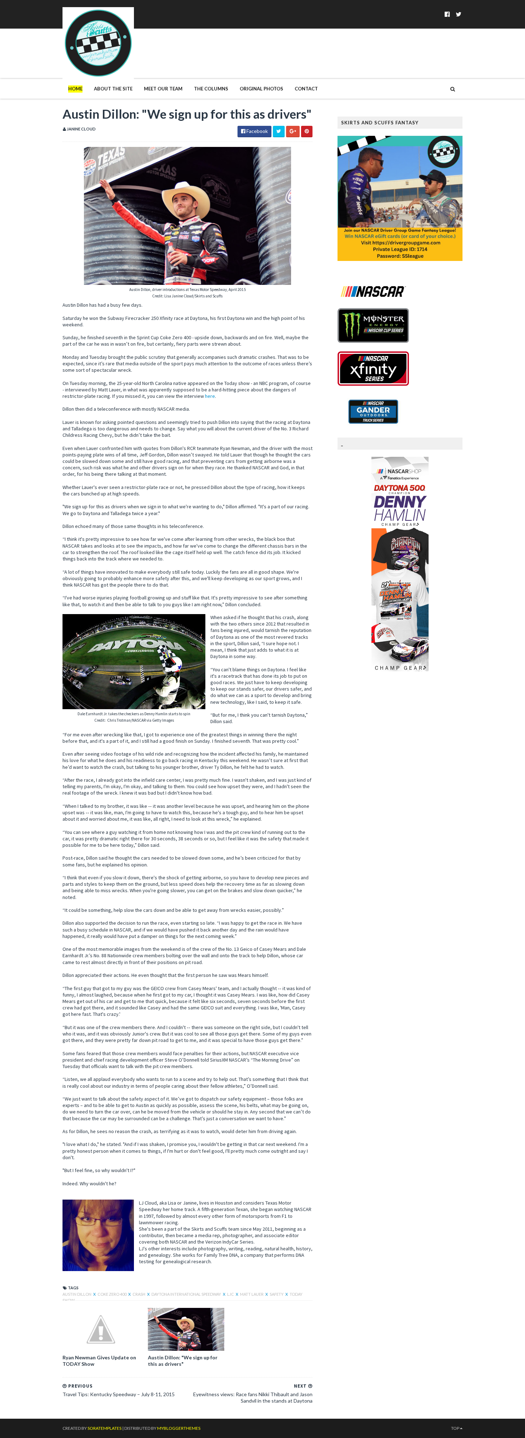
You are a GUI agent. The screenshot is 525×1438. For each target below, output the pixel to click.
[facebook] (447, 14)
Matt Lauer (252, 1294)
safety (277, 1294)
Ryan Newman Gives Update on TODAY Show (99, 1360)
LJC (231, 1294)
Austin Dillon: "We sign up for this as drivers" (183, 1360)
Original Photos (261, 89)
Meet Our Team (163, 89)
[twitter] (458, 14)
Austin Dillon (77, 1294)
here (210, 396)
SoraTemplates (104, 1428)
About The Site (113, 89)
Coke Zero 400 (112, 1294)
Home (75, 89)
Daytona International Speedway (186, 1294)
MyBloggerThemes (178, 1428)
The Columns (211, 89)
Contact (306, 89)
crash (139, 1294)
